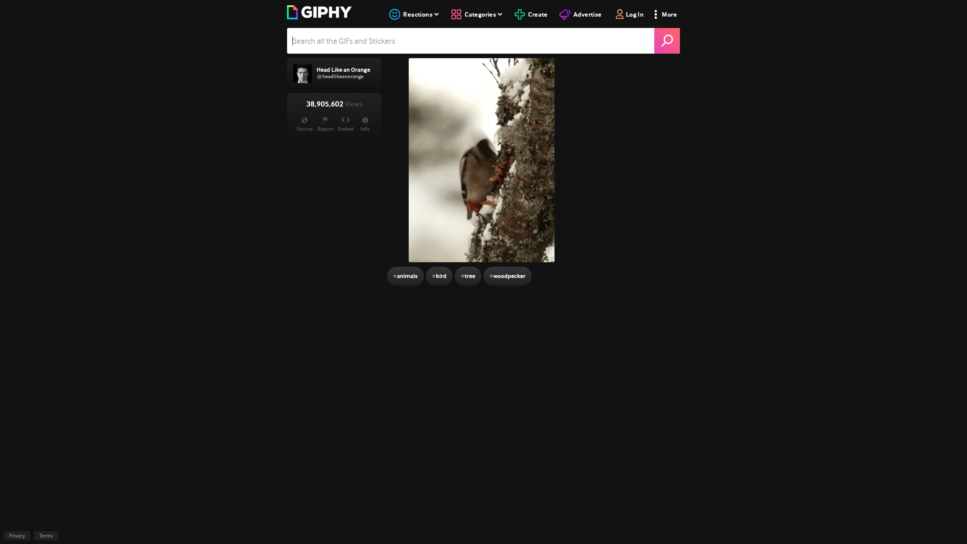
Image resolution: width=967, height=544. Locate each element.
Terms (46, 536)
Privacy (17, 536)
